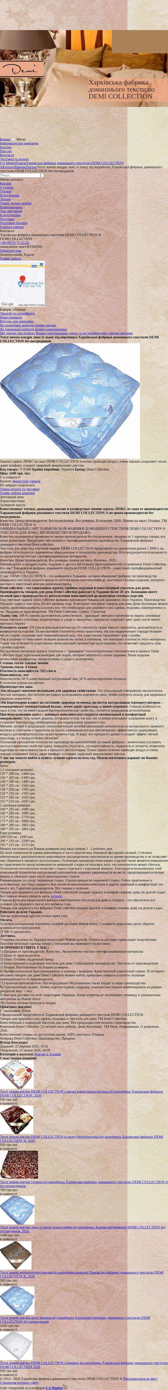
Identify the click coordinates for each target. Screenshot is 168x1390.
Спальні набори (12, 227)
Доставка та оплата (14, 159)
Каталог (6, 147)
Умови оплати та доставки (20, 489)
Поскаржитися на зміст (140, 1379)
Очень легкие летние (16, 203)
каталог (56, 896)
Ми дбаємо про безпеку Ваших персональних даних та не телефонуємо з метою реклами (66, 333)
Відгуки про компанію (17, 321)
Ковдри (5, 183)
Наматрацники (11, 207)
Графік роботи (10, 258)
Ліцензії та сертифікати (17, 313)
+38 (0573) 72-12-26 (14, 243)
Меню (21, 139)
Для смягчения (11, 211)
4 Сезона (6, 187)
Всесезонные (9, 195)
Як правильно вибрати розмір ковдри (28, 325)
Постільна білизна (13, 223)
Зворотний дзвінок (26, 481)
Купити (5, 481)
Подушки (7, 219)
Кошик (5, 139)
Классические (10, 215)
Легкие (5, 199)
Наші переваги (11, 317)
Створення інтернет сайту (19, 1383)
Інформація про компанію (19, 143)
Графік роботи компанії (17, 493)
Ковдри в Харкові (48, 1054)
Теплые (5, 191)
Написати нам (10, 250)
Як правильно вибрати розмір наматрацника (33, 329)
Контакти (7, 155)
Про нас (6, 151)
